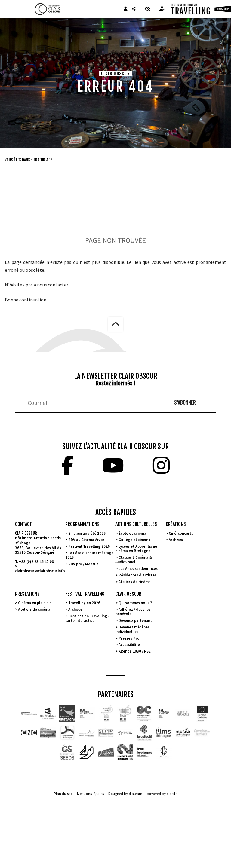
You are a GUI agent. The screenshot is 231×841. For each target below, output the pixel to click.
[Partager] (134, 9)
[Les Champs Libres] (164, 752)
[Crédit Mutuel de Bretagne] (67, 733)
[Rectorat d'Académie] (125, 713)
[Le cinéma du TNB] (87, 752)
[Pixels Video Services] (106, 733)
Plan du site (63, 793)
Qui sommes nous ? (135, 602)
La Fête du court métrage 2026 (89, 555)
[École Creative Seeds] (67, 752)
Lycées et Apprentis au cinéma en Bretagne (136, 548)
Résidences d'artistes (137, 575)
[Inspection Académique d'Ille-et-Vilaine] (106, 713)
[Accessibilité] (147, 9)
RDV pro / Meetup (83, 563)
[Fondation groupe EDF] (125, 733)
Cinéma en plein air (34, 602)
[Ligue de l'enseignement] (48, 733)
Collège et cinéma (134, 539)
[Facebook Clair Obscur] (67, 465)
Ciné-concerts (181, 533)
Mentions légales (90, 793)
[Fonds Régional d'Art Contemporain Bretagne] (144, 752)
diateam (135, 793)
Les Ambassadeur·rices (138, 568)
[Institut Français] (183, 713)
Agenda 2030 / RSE (135, 651)
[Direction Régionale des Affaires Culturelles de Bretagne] (87, 713)
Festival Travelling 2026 (89, 546)
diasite (172, 793)
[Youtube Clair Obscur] (113, 465)
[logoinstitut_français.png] (164, 713)
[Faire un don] (161, 9)
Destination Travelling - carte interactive (87, 618)
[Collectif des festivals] (144, 733)
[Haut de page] (115, 324)
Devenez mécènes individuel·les (132, 629)
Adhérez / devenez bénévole (133, 611)
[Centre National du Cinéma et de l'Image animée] (29, 733)
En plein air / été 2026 (87, 533)
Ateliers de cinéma (135, 581)
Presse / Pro (129, 638)
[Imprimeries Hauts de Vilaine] (87, 733)
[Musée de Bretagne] (183, 733)
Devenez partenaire (135, 620)
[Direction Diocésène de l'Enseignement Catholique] (144, 713)
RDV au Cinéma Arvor (86, 539)
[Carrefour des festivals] (202, 733)
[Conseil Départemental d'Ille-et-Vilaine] (48, 713)
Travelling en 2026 (84, 602)
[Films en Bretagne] (164, 733)
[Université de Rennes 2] (125, 752)
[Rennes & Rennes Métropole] (29, 713)
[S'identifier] (126, 9)
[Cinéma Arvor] (106, 752)
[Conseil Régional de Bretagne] (67, 713)
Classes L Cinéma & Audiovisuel (134, 559)
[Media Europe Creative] (202, 713)
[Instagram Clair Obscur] (161, 465)
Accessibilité (129, 644)
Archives (176, 539)
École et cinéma (132, 533)
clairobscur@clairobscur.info (40, 570)
